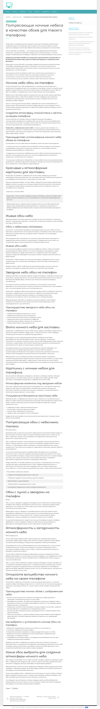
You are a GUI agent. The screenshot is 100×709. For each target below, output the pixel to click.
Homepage (8, 17)
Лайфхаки (23, 11)
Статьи (7, 11)
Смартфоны (45, 11)
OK (86, 707)
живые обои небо (17, 17)
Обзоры (54, 11)
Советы (15, 11)
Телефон (15, 688)
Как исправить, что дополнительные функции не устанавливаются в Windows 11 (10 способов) (81, 43)
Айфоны (36, 11)
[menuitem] (7, 12)
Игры (30, 11)
